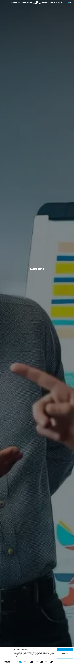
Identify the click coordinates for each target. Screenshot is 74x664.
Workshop (29, 2)
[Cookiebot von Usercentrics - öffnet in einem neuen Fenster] (7, 662)
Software (24, 2)
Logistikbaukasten (15, 2)
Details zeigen (57, 661)
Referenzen (52, 2)
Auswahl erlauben (64, 653)
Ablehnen (65, 656)
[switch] (31, 662)
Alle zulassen (64, 649)
